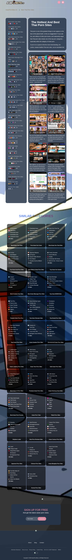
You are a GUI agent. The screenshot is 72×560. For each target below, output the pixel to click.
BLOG (59, 2)
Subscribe (41, 518)
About (29, 542)
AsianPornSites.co (11, 10)
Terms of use (25, 549)
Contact (42, 542)
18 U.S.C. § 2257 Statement (50, 549)
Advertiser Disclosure (16, 549)
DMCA (59, 549)
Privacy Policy (32, 549)
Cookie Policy (40, 549)
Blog (35, 542)
